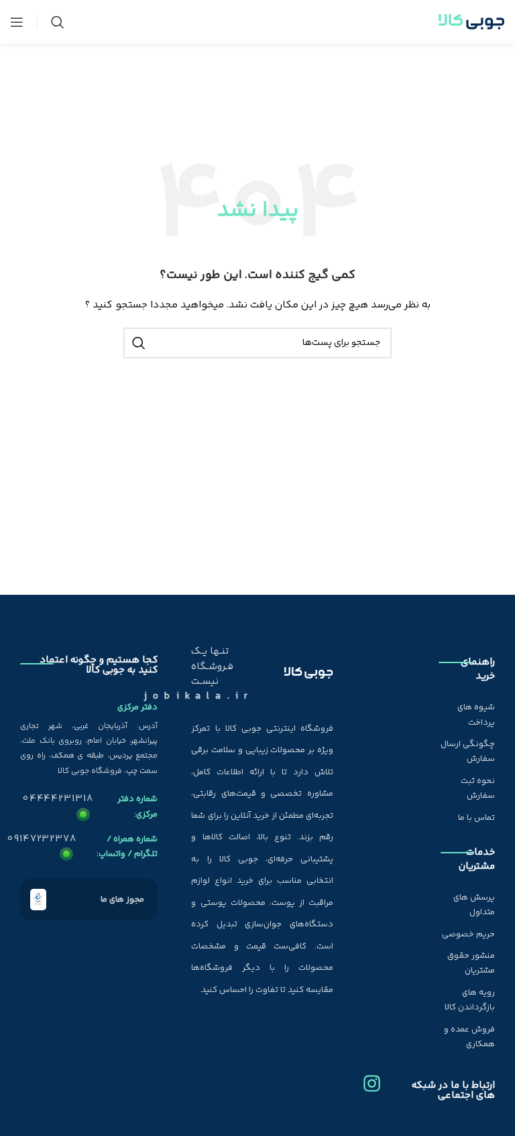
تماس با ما (476, 818)
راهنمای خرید (478, 669)
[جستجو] (57, 22)
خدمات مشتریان (477, 859)
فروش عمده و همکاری (469, 1037)
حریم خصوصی (468, 934)
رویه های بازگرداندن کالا (470, 1000)
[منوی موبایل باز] (16, 22)
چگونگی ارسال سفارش (468, 751)
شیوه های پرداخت (476, 715)
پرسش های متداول (474, 905)
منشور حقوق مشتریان (471, 963)
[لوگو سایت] (471, 22)
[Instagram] (371, 1078)
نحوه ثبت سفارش (478, 788)
